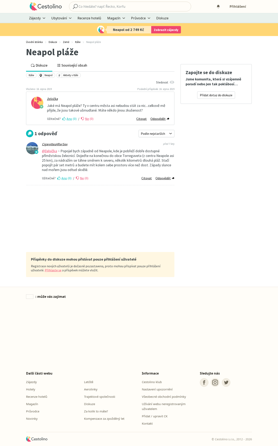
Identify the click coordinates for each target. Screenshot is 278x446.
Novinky (32, 418)
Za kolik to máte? (96, 411)
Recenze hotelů (89, 18)
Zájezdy (31, 382)
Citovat (141, 119)
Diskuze (162, 18)
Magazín (32, 404)
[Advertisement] (100, 219)
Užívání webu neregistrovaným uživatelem (164, 406)
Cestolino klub (152, 382)
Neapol (49, 75)
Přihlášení (238, 6)
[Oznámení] (218, 6)
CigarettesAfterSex (54, 144)
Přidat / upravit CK (154, 416)
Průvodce (32, 411)
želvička (52, 99)
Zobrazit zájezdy (166, 30)
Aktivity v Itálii (70, 75)
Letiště (88, 382)
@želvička (49, 151)
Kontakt (147, 423)
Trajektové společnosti (99, 396)
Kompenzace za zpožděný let (104, 418)
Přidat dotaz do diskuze (216, 95)
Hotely (30, 389)
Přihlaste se (53, 270)
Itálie (31, 75)
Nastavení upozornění (157, 389)
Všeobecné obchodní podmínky (164, 396)
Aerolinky (90, 389)
